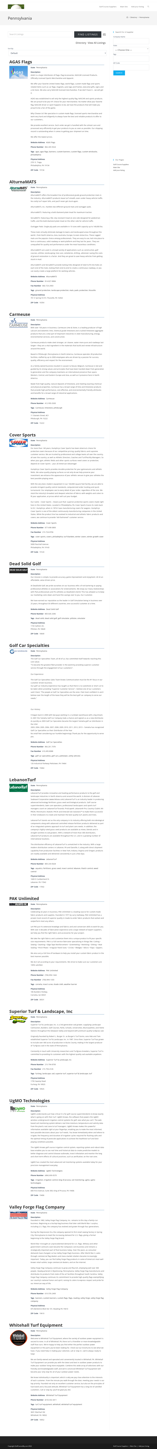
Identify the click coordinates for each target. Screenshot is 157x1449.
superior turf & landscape (77, 1073)
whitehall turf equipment (71, 1404)
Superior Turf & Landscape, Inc (40, 1011)
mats (72, 290)
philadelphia (36, 155)
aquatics (38, 868)
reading (76, 1298)
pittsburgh (58, 408)
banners (52, 151)
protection (83, 290)
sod (53, 1073)
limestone (49, 408)
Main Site (116, 167)
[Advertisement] (131, 117)
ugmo (87, 1180)
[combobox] (131, 50)
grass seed (56, 868)
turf (90, 1073)
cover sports (40, 536)
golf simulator (63, 618)
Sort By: (10, 49)
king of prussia (65, 1180)
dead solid (39, 618)
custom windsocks (89, 151)
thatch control (87, 868)
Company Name (119, 37)
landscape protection (60, 290)
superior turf (60, 1073)
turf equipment (45, 1404)
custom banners (63, 151)
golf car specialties (43, 756)
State (115, 45)
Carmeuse (19, 314)
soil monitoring (78, 1180)
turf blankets (69, 536)
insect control (67, 868)
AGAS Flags (20, 62)
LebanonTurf (22, 780)
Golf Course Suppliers (121, 164)
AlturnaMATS (22, 182)
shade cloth (58, 984)
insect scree (48, 984)
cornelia (38, 984)
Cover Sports (22, 435)
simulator (81, 618)
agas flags (44, 151)
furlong (38, 1073)
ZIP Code (116, 63)
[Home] (127, 17)
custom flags (76, 151)
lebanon (77, 868)
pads (76, 290)
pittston (73, 618)
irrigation (39, 1180)
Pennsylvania (144, 17)
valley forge (85, 1298)
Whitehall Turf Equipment (36, 1325)
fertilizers (47, 868)
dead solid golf (51, 618)
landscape (46, 1073)
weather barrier (70, 984)
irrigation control (51, 1180)
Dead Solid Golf (25, 564)
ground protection (42, 290)
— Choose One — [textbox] (123, 50)
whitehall (56, 1404)
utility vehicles (74, 756)
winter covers (80, 536)
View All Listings (97, 42)
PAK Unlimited (24, 898)
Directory (81, 42)
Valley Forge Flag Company (37, 1207)
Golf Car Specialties (29, 645)
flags (70, 1298)
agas (37, 151)
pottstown (63, 756)
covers (49, 536)
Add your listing (119, 170)
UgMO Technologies (29, 1100)
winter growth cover (95, 536)
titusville (92, 290)
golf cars (55, 756)
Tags (114, 54)
